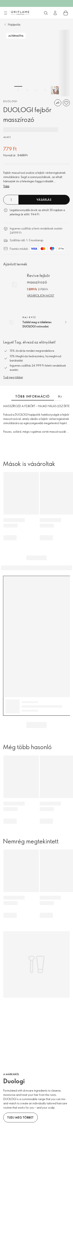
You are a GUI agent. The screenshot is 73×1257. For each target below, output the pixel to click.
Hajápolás (14, 24)
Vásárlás (44, 200)
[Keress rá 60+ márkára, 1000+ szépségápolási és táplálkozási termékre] (46, 13)
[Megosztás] (57, 102)
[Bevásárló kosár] (65, 13)
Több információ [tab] (32, 396)
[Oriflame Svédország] (20, 13)
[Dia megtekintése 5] (55, 90)
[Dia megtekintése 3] (36, 90)
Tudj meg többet (13, 377)
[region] (36, 63)
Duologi (10, 101)
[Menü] (5, 13)
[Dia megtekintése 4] (46, 90)
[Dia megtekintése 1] (18, 90)
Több (6, 186)
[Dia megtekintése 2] (27, 90)
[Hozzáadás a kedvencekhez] (66, 102)
